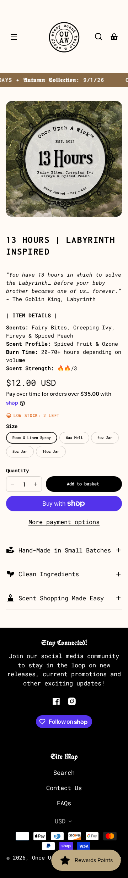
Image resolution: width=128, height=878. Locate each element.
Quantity (17, 470)
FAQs (64, 803)
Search (64, 772)
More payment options (64, 522)
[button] (98, 36)
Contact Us (64, 788)
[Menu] (14, 36)
